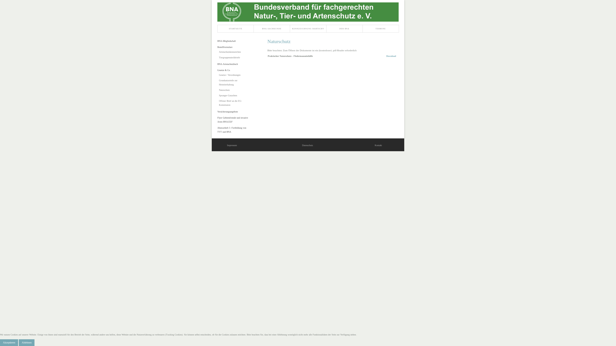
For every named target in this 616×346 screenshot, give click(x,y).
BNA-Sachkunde (272, 29)
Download (391, 56)
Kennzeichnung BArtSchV (308, 29)
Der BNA (344, 29)
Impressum (232, 145)
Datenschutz (307, 145)
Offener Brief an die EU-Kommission (230, 103)
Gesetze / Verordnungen (229, 75)
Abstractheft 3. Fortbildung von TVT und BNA (231, 130)
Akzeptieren (9, 342)
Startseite (235, 29)
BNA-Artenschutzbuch (227, 64)
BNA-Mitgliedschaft (226, 41)
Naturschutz (224, 90)
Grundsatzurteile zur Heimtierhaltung (228, 82)
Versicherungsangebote (227, 112)
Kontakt (378, 145)
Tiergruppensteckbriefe (229, 57)
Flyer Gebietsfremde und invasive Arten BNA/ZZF (232, 120)
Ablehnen (27, 342)
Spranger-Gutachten (228, 95)
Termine (381, 29)
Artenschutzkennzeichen (230, 52)
